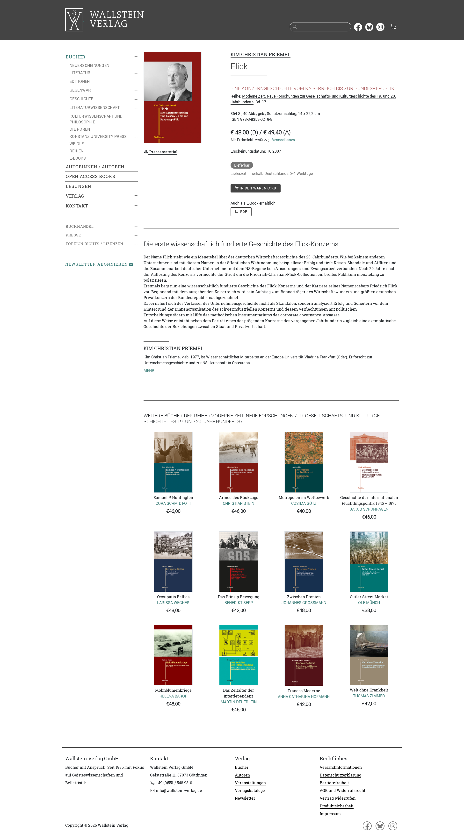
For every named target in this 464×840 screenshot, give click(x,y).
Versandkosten (283, 139)
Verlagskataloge (250, 790)
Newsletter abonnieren (96, 264)
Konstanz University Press (98, 136)
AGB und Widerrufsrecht (342, 790)
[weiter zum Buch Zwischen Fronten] (304, 561)
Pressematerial (162, 152)
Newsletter (245, 798)
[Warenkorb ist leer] (393, 27)
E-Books (78, 158)
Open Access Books (90, 176)
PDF (243, 212)
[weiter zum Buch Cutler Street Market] (369, 561)
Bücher (75, 57)
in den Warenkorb (257, 188)
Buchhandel (80, 226)
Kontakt (77, 206)
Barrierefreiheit (334, 782)
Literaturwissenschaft (95, 107)
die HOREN (80, 129)
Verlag (75, 196)
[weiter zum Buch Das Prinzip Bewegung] (238, 561)
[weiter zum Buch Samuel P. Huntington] (173, 462)
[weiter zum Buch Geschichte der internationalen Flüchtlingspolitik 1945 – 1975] (369, 462)
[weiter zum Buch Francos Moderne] (304, 655)
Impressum (330, 813)
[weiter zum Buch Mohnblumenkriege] (173, 655)
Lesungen (78, 186)
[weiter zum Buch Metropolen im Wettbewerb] (304, 462)
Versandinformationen (341, 767)
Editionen (80, 81)
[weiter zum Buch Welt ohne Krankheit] (369, 655)
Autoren (242, 775)
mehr (149, 370)
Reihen (77, 151)
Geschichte (81, 98)
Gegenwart (81, 90)
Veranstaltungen (250, 782)
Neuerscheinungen (89, 65)
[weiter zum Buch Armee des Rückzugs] (238, 462)
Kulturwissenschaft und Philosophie (96, 119)
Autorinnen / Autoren (95, 167)
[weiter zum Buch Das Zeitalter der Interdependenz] (238, 655)
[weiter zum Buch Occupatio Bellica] (173, 561)
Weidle (77, 143)
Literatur (80, 72)
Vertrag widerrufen (337, 798)
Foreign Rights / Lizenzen (94, 243)
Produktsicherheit (337, 806)
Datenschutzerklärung (340, 775)
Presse (73, 235)
